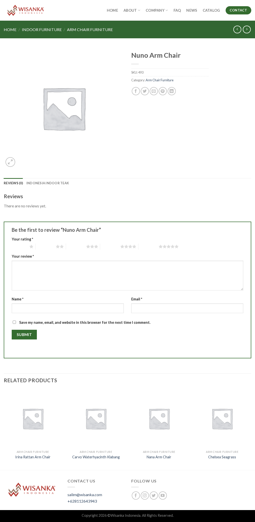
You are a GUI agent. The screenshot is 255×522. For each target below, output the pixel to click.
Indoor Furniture (42, 29)
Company (155, 10)
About (130, 10)
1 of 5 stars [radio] (19, 246)
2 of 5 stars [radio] (46, 246)
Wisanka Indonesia (125, 515)
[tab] (13, 183)
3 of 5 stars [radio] (76, 246)
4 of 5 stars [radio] (110, 246)
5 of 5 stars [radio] (148, 246)
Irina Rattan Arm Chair (33, 457)
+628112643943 (82, 501)
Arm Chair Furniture (90, 29)
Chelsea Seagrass (222, 457)
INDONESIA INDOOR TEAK (47, 183)
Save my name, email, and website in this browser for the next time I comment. (84, 322)
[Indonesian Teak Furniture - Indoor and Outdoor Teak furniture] (26, 10)
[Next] (251, 429)
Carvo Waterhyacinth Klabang (96, 457)
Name (17, 299)
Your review (23, 256)
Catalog (211, 10)
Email (136, 299)
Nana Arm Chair (159, 457)
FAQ (177, 10)
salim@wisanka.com (84, 494)
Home (112, 10)
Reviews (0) (13, 183)
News (191, 10)
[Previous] (4, 429)
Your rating (22, 239)
